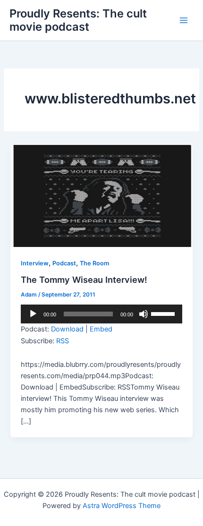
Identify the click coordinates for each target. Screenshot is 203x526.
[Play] (33, 314)
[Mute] (143, 314)
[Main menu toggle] (184, 20)
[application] (101, 314)
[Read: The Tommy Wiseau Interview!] (101, 195)
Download (67, 329)
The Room (94, 263)
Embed (101, 329)
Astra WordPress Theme (122, 505)
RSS (62, 341)
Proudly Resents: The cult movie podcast (78, 20)
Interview (35, 263)
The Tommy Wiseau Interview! (84, 279)
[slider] (164, 313)
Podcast (64, 263)
